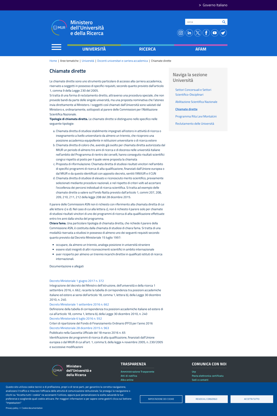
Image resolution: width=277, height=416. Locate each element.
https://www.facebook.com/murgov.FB (206, 32)
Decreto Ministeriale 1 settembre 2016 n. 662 (79, 304)
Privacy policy (12, 408)
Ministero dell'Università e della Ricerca (87, 28)
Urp (194, 371)
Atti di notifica (129, 376)
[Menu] (56, 47)
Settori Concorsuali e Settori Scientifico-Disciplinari (193, 92)
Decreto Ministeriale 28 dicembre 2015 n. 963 (79, 328)
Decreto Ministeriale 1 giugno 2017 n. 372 (77, 280)
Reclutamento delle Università (194, 123)
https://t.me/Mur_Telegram (223, 32)
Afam (200, 49)
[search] (223, 22)
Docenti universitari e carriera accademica (122, 61)
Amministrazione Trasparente (137, 371)
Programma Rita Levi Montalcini (196, 116)
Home (53, 61)
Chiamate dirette (186, 109)
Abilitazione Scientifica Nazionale (196, 101)
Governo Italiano (215, 5)
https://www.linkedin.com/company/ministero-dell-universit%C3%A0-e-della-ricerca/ (189, 32)
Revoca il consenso (206, 399)
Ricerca (147, 49)
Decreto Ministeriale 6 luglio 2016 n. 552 (76, 318)
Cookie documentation (32, 408)
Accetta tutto (251, 399)
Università (94, 49)
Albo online (127, 380)
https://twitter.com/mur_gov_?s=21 (198, 32)
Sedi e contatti (200, 380)
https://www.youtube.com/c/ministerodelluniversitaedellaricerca (215, 32)
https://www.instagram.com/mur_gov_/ (181, 32)
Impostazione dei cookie (161, 399)
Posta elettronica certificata (207, 376)
